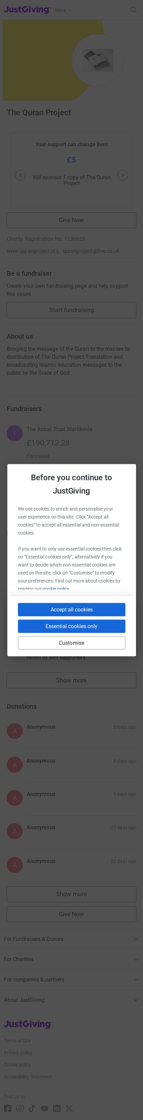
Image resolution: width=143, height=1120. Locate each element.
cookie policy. (56, 588)
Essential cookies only (71, 626)
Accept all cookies (72, 609)
